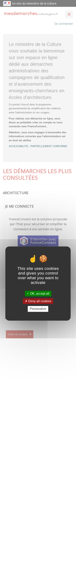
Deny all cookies (39, 301)
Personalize (38, 309)
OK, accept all (39, 293)
